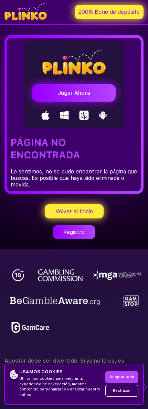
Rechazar (122, 390)
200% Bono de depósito (109, 12)
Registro (74, 232)
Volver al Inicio (74, 211)
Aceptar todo (121, 377)
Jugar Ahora (74, 93)
